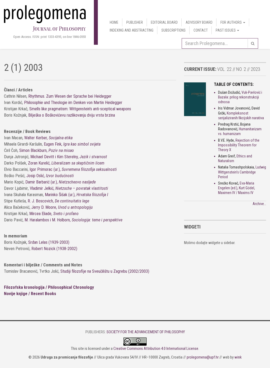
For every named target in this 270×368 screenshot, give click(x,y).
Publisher (134, 22)
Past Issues (226, 30)
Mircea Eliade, (54, 213)
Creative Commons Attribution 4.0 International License (155, 348)
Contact (201, 30)
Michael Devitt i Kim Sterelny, (68, 156)
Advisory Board (199, 22)
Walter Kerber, (48, 137)
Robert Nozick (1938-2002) (54, 248)
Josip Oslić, (50, 175)
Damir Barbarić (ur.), (60, 182)
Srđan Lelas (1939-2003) (48, 242)
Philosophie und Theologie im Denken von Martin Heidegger (73, 102)
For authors (231, 22)
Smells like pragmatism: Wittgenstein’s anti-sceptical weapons (80, 108)
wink (238, 357)
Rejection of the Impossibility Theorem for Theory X (238, 145)
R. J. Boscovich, (58, 200)
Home (114, 22)
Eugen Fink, (72, 144)
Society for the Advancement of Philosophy (146, 332)
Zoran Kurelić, (66, 163)
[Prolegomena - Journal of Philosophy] (45, 17)
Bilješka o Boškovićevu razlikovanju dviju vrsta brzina (71, 115)
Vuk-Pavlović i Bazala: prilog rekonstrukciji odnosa (240, 97)
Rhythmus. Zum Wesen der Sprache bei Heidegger (70, 96)
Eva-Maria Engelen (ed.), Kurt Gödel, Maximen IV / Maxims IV (236, 188)
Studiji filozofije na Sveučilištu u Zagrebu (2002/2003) (104, 271)
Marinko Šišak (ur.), (76, 194)
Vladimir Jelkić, (69, 188)
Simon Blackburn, (46, 150)
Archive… (259, 204)
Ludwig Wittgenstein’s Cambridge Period (242, 172)
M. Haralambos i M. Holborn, (73, 219)
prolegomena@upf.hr (203, 357)
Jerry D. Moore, (62, 207)
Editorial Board (164, 22)
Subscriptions (173, 30)
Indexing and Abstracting (131, 30)
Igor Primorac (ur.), (73, 169)
